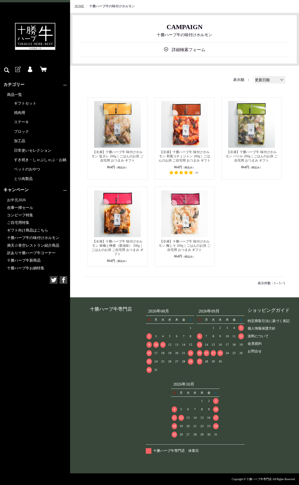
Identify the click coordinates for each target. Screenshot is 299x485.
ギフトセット (25, 103)
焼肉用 (19, 113)
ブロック (21, 132)
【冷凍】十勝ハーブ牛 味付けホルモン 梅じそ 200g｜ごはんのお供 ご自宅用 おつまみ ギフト (184, 246)
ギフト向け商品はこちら (27, 230)
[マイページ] (30, 69)
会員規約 (255, 343)
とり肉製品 (23, 179)
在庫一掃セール (20, 208)
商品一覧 (14, 95)
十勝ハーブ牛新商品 (24, 260)
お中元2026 (16, 200)
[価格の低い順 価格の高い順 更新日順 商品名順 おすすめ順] (269, 79)
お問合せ (255, 351)
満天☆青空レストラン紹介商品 (33, 245)
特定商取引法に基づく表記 (269, 321)
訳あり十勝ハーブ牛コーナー (31, 253)
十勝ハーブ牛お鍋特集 (25, 268)
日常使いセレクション (32, 150)
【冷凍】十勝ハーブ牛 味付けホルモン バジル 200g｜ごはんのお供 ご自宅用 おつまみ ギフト (252, 156)
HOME (79, 6)
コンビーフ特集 (20, 215)
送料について (258, 336)
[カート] (42, 69)
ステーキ (21, 122)
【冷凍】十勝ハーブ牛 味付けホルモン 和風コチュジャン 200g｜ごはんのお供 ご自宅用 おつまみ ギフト (184, 156)
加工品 (19, 141)
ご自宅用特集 (18, 223)
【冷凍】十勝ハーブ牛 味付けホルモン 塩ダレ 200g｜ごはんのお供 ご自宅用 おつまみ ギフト (117, 156)
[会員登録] (17, 69)
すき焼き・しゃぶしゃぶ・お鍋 (40, 160)
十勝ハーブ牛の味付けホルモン (33, 238)
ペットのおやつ (27, 169)
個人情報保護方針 (262, 328)
